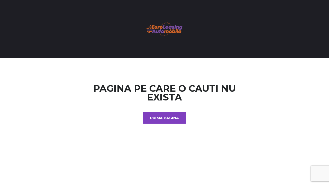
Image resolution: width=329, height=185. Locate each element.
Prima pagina (164, 118)
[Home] (164, 28)
